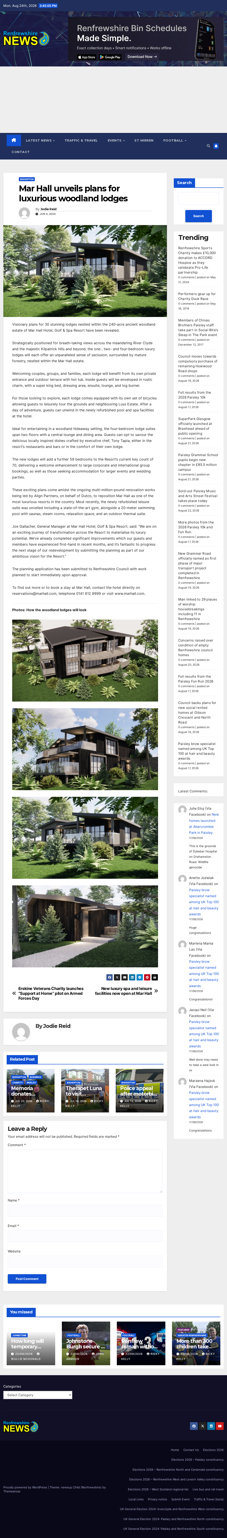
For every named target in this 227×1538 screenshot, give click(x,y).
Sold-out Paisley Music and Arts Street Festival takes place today (197, 496)
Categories (12, 1386)
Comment (17, 1145)
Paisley (31, 1082)
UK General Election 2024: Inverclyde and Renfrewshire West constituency (172, 1509)
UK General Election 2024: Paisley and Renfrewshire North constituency (173, 1519)
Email (13, 1226)
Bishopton (26, 179)
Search (184, 182)
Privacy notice (157, 1499)
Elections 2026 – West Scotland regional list (158, 1489)
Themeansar (11, 1491)
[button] (208, 146)
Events (115, 140)
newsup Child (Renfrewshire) (81, 1487)
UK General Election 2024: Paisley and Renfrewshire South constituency (173, 1528)
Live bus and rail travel (208, 1489)
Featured (183, 1329)
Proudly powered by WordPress (25, 1487)
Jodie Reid (49, 209)
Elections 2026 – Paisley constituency (197, 1459)
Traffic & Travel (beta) (209, 1499)
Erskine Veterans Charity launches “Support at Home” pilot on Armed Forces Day (51, 993)
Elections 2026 (213, 1450)
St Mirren (144, 140)
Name (14, 1200)
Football (173, 140)
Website (14, 1251)
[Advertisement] (113, 100)
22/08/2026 (79, 1353)
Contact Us (191, 1450)
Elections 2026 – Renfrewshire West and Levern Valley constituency (176, 1479)
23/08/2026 (24, 1353)
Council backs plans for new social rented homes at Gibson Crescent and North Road (197, 712)
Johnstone (19, 1335)
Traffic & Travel (81, 140)
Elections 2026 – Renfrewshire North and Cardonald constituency (178, 1469)
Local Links (136, 1499)
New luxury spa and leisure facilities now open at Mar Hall (123, 991)
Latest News (39, 140)
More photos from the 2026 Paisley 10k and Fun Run (196, 527)
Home (175, 1450)
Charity (17, 1082)
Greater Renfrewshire (192, 1335)
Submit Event (180, 1499)
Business (35, 1077)
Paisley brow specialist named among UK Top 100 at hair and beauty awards (204, 902)
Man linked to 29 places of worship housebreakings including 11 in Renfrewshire (197, 609)
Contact (21, 152)
